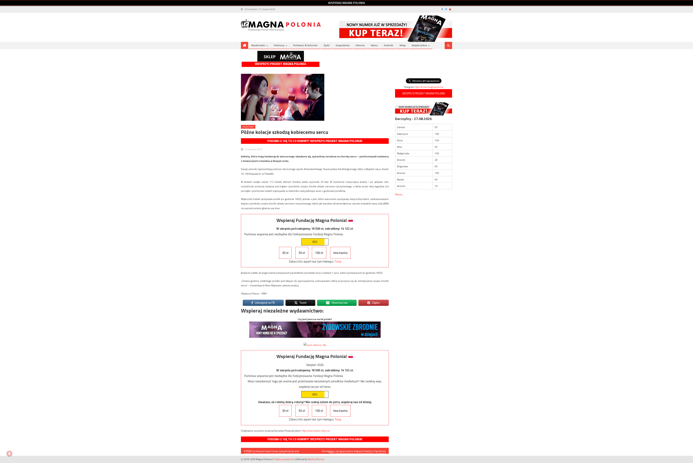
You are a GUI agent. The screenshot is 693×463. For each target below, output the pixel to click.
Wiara (374, 45)
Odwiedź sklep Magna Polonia (280, 56)
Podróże (388, 45)
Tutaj (338, 261)
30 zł (285, 252)
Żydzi (327, 45)
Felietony (279, 45)
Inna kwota (340, 252)
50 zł (302, 252)
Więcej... (399, 194)
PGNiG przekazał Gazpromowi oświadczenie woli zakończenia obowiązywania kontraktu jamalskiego (271, 451)
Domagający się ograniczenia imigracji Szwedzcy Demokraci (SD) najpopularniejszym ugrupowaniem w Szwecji (354, 451)
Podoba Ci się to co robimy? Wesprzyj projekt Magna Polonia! (314, 141)
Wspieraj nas (419, 45)
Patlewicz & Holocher (305, 45)
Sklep (402, 45)
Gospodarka (343, 45)
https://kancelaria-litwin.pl (316, 431)
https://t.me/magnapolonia (429, 87)
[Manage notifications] (9, 454)
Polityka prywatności (283, 459)
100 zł (319, 252)
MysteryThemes (316, 459)
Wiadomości (258, 45)
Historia (360, 45)
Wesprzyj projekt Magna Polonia (280, 64)
